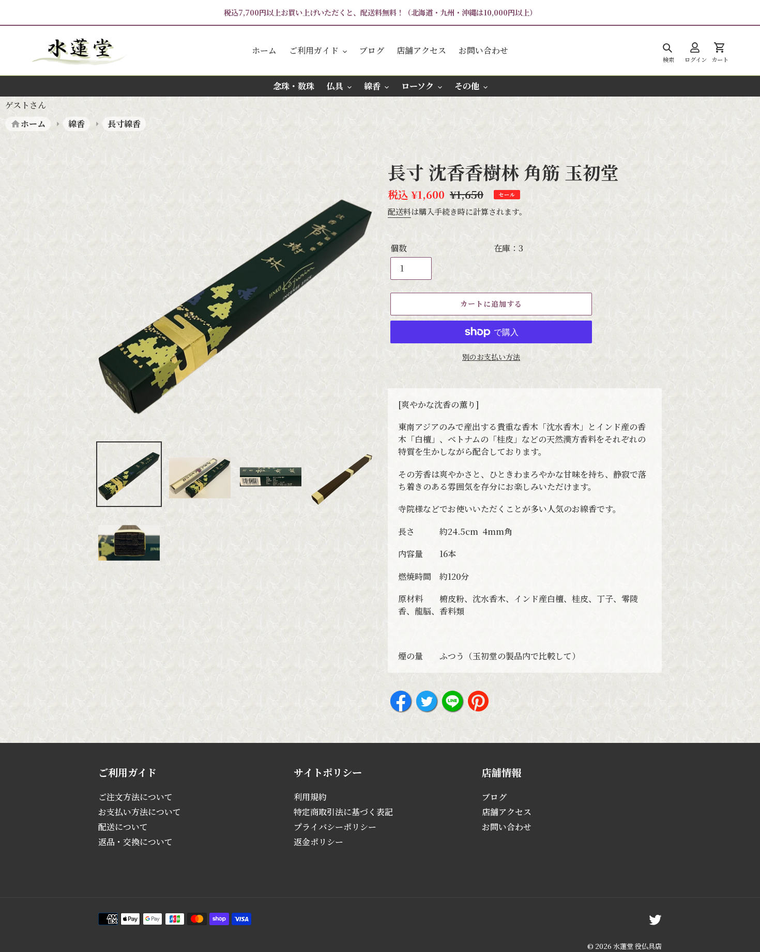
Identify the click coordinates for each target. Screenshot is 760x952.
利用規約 (310, 797)
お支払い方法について (139, 812)
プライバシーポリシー (335, 827)
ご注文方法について (135, 797)
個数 (398, 248)
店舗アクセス (506, 812)
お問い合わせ (506, 827)
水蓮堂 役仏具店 (637, 946)
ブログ (494, 797)
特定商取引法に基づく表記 (343, 812)
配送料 (399, 211)
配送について (123, 827)
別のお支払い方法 (491, 357)
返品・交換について (135, 842)
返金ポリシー (318, 842)
